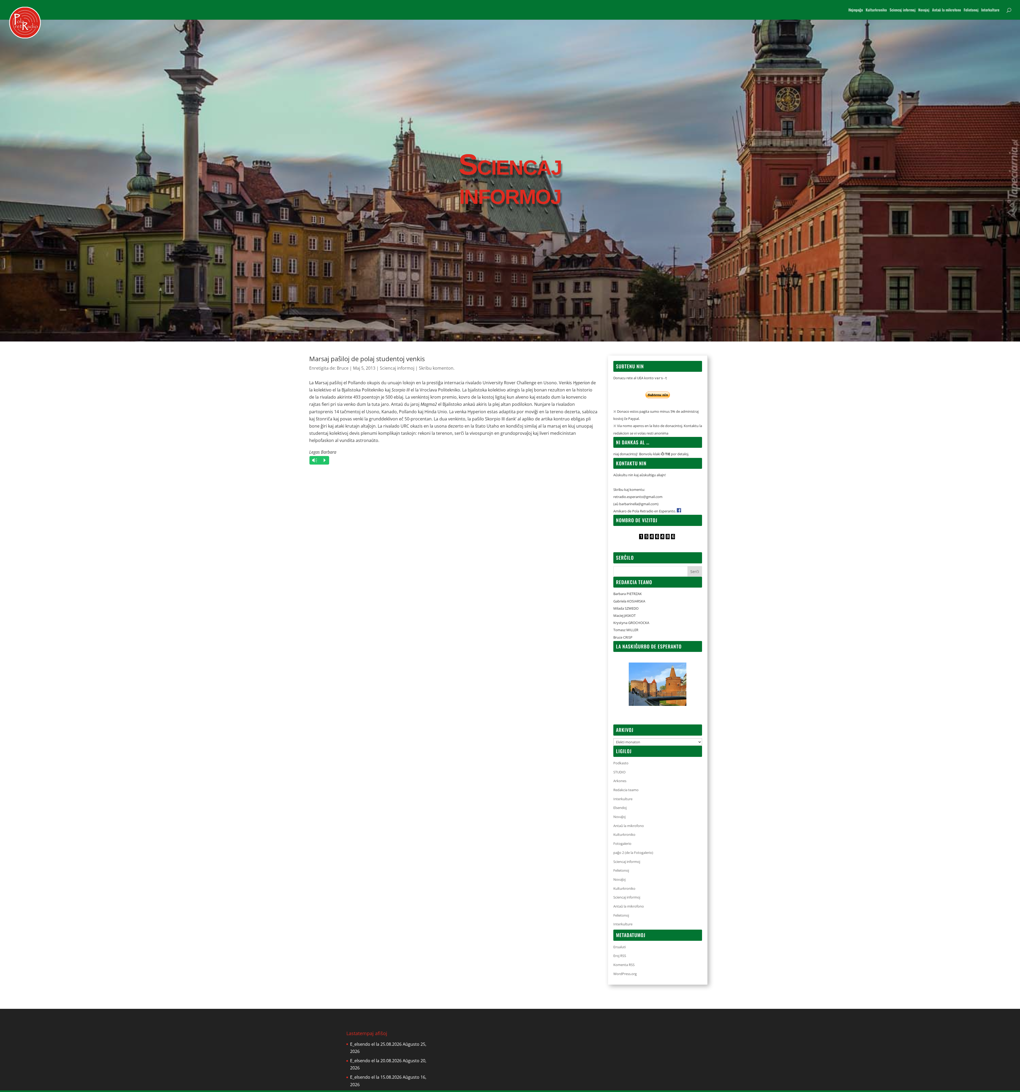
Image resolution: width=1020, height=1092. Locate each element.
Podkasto (620, 763)
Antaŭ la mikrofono (946, 10)
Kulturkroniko (876, 10)
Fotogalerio (622, 843)
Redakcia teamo (626, 789)
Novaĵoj (619, 816)
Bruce (342, 368)
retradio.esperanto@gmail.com (637, 496)
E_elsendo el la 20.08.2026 (376, 1061)
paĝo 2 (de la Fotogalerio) (633, 852)
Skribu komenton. (436, 368)
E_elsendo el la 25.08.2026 (376, 1044)
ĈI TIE (665, 454)
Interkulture (990, 10)
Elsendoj (620, 807)
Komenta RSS (624, 964)
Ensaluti (619, 947)
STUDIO (619, 772)
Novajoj (923, 10)
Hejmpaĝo (855, 10)
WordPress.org (625, 973)
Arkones (619, 780)
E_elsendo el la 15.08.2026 (376, 1077)
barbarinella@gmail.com (638, 503)
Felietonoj (971, 10)
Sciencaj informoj (903, 10)
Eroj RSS (619, 955)
